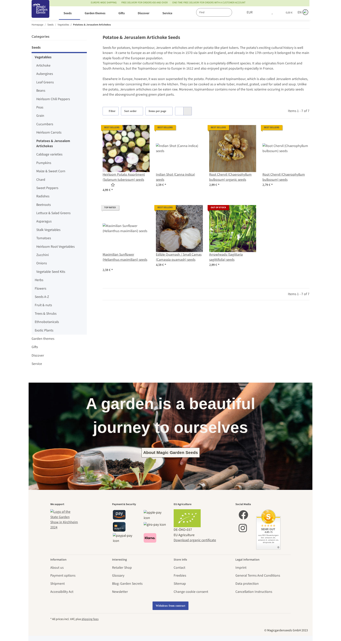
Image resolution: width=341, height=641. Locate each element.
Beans (40, 90)
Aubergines (44, 73)
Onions (41, 263)
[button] (263, 12)
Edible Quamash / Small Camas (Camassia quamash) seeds (178, 257)
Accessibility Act (61, 591)
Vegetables (43, 57)
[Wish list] (272, 12)
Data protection (247, 583)
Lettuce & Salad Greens (53, 213)
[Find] (236, 12)
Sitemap (180, 583)
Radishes (42, 196)
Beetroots (43, 204)
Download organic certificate (195, 540)
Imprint (240, 567)
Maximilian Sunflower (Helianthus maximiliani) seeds (125, 257)
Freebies (180, 575)
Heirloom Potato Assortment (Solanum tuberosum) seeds (124, 177)
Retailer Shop (122, 567)
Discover (38, 355)
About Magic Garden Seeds (170, 452)
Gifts (35, 347)
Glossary (118, 575)
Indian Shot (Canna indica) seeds (175, 177)
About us (57, 567)
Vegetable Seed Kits (50, 271)
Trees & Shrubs (45, 313)
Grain (40, 115)
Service (37, 363)
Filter (111, 111)
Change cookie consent (191, 591)
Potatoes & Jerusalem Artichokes (53, 143)
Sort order (130, 111)
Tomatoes (43, 238)
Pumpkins (43, 162)
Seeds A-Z (42, 296)
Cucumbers (44, 124)
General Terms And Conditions (257, 575)
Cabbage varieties (49, 154)
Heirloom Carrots (48, 132)
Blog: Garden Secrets (127, 583)
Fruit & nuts (43, 305)
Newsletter (120, 591)
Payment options (62, 575)
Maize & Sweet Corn (50, 171)
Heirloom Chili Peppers (53, 99)
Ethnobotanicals (47, 321)
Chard (40, 179)
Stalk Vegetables (48, 229)
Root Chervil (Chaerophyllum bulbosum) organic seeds (230, 177)
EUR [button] (250, 12)
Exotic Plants (44, 330)
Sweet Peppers (47, 187)
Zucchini (42, 254)
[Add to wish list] (143, 131)
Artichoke (43, 65)
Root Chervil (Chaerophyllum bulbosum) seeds (283, 177)
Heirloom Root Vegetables (55, 246)
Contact (179, 567)
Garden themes (43, 338)
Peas (39, 107)
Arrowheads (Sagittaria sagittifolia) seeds (226, 257)
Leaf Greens (45, 82)
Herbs (39, 280)
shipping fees (90, 619)
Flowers (40, 288)
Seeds (36, 47)
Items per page (157, 111)
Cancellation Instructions (253, 591)
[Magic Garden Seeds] (40, 13)
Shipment (57, 583)
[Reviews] (109, 185)
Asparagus (44, 221)
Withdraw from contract (170, 605)
